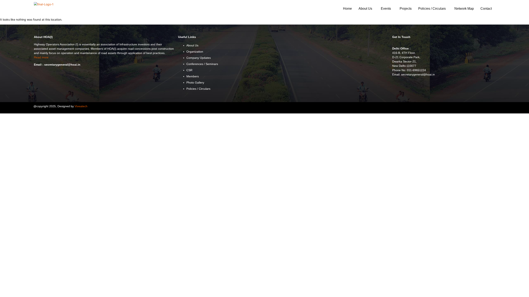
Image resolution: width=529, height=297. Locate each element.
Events (386, 8)
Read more (41, 57)
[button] (366, 8)
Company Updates (198, 57)
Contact (486, 8)
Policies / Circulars (432, 8)
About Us (365, 8)
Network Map (464, 8)
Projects (406, 8)
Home (347, 8)
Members (192, 76)
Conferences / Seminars (202, 64)
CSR (189, 70)
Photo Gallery (195, 82)
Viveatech (81, 106)
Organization (194, 51)
